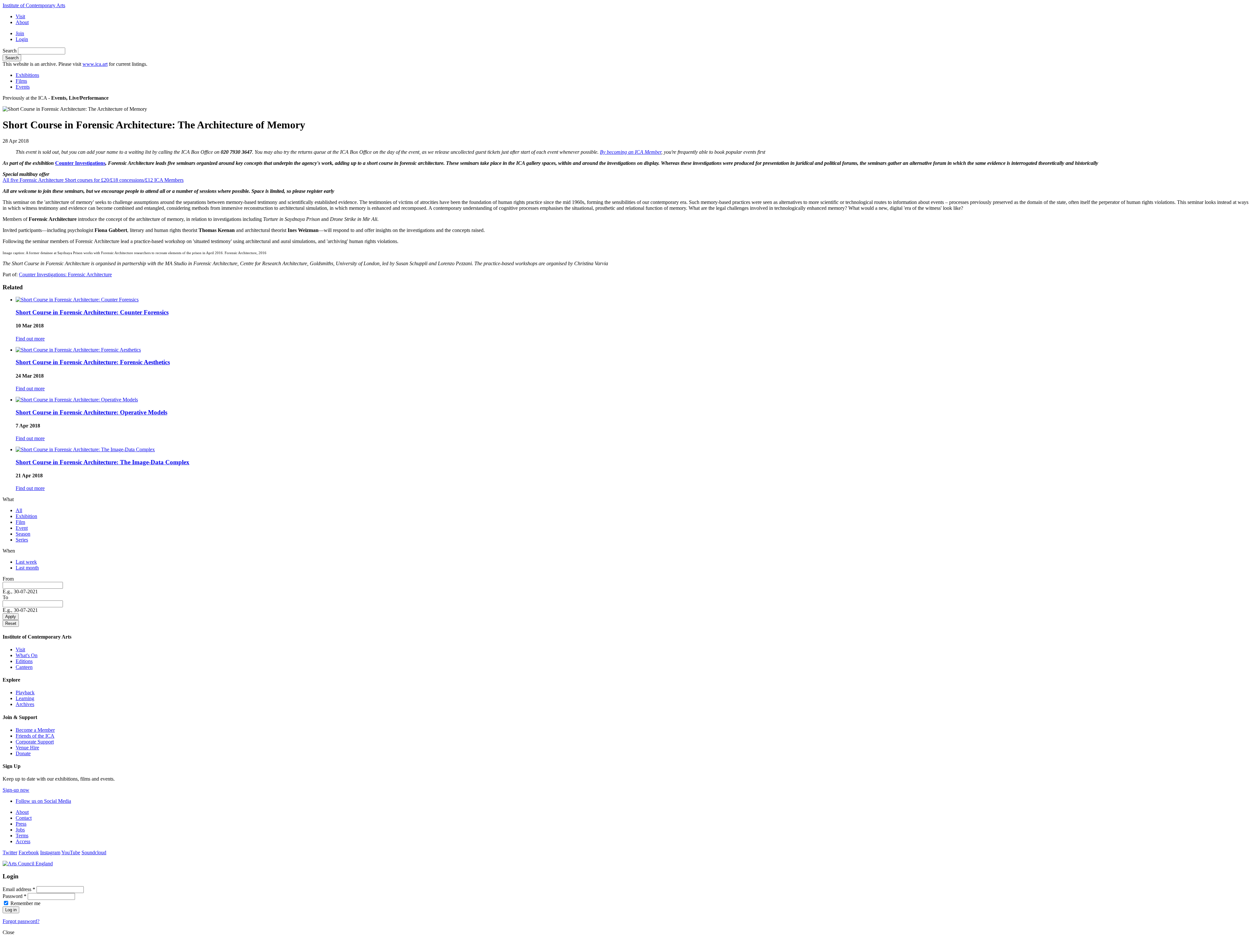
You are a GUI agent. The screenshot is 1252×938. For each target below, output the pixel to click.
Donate (23, 753)
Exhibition (26, 516)
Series (22, 539)
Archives (25, 704)
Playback (25, 692)
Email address (19, 889)
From (8, 579)
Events (23, 87)
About (22, 22)
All (19, 510)
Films (21, 81)
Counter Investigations (80, 163)
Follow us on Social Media (43, 801)
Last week (26, 562)
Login (22, 39)
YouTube (70, 852)
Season (23, 534)
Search (10, 50)
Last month (27, 567)
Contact (24, 818)
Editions (24, 661)
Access (23, 841)
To (5, 597)
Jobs (20, 829)
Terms (22, 835)
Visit (20, 16)
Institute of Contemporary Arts (34, 5)
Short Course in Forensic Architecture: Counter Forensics (92, 312)
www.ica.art (95, 64)
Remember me (25, 903)
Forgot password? (21, 921)
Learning (25, 698)
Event (22, 528)
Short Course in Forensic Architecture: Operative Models (91, 412)
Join (20, 33)
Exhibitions (27, 75)
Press (21, 824)
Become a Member (35, 730)
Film (20, 522)
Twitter (10, 852)
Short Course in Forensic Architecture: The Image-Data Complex (102, 462)
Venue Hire (27, 747)
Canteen (24, 667)
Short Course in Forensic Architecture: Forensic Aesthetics (93, 362)
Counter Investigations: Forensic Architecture (65, 274)
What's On (26, 655)
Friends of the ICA (35, 736)
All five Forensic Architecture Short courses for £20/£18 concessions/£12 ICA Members (93, 180)
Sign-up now (16, 790)
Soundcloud (94, 852)
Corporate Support (35, 741)
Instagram (50, 852)
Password (14, 896)
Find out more (30, 338)
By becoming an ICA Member (630, 152)
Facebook (29, 852)
